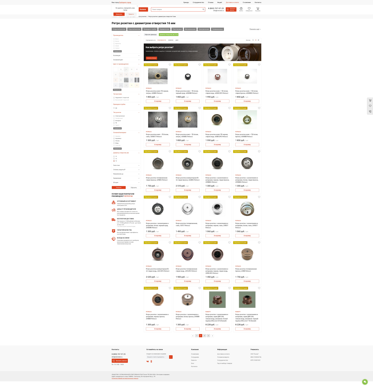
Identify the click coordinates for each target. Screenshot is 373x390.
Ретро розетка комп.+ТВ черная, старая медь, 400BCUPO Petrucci (217, 135)
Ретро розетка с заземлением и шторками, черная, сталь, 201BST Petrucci (217, 225)
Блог (192, 363)
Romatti (208, 311)
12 (253, 40)
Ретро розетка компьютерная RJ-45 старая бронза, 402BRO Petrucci (188, 179)
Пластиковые (177, 29)
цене (177, 40)
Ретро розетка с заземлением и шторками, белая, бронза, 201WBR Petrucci (187, 316)
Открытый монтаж (119, 29)
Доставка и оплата (223, 354)
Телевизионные (217, 29)
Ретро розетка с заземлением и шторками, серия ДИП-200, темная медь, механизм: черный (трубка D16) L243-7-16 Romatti (246, 317)
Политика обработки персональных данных (125, 378)
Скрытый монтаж (134, 29)
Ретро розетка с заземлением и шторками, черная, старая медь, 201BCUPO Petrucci (217, 271)
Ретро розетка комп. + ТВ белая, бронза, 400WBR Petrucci (246, 135)
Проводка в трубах (149, 29)
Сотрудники (195, 357)
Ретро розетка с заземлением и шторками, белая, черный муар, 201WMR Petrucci (157, 225)
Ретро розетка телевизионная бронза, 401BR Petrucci (246, 270)
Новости (194, 360)
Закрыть (131, 14)
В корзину (157, 101)
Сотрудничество (222, 360)
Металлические (190, 29)
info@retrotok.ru (218, 10)
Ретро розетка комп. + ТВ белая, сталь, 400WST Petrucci (157, 135)
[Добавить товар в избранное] (170, 65)
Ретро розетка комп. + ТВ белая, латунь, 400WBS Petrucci (187, 135)
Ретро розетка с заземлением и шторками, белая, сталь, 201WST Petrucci (246, 225)
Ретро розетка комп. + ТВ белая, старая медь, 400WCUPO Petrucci (217, 92)
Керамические (164, 29)
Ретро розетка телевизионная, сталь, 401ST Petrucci (186, 224)
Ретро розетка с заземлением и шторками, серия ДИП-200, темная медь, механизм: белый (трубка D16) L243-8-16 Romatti (217, 317)
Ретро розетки (142, 16)
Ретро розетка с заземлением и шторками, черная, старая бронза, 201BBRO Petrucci (217, 180)
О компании (195, 354)
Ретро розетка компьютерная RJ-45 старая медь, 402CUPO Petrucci (157, 270)
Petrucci (149, 88)
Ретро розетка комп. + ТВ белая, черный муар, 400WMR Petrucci (187, 92)
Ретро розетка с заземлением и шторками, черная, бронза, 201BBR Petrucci (157, 316)
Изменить (119, 14)
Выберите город (125, 2)
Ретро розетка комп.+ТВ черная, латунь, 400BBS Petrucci (157, 92)
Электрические (204, 29)
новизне (170, 40)
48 (258, 40)
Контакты (194, 366)
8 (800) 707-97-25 (216, 8)
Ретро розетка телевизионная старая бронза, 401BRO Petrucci (156, 179)
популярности (161, 40)
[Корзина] (370, 100)
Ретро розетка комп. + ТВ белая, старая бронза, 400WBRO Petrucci (246, 92)
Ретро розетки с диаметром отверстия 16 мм (162, 16)
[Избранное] (370, 106)
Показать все (117, 51)
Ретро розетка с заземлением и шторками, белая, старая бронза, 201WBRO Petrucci (246, 180)
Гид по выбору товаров (224, 363)
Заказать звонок (121, 360)
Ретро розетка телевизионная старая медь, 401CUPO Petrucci (186, 270)
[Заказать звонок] (370, 111)
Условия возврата (223, 357)
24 (255, 40)
